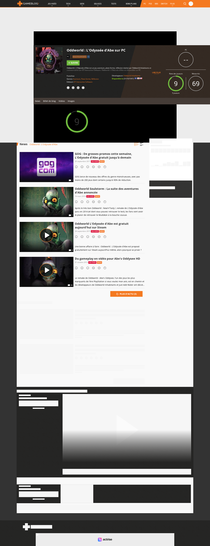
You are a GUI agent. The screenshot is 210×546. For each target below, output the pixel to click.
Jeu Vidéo (52, 4)
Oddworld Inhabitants (131, 75)
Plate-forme (86, 79)
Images (71, 101)
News (37, 101)
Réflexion (95, 79)
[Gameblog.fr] (28, 3)
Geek (82, 4)
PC (145, 4)
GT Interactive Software (83, 82)
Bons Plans (131, 4)
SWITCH (164, 4)
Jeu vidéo (94, 161)
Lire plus (156, 72)
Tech (68, 4)
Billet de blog (49, 101)
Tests (113, 4)
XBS (156, 4)
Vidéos (62, 101)
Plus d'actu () (128, 293)
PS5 (150, 4)
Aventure (76, 79)
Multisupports (79, 56)
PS (88, 56)
